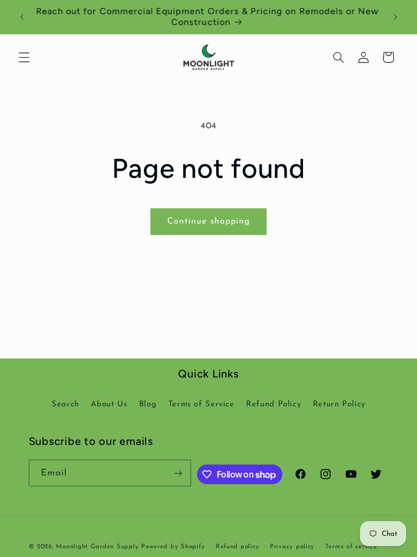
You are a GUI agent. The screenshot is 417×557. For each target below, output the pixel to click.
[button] (23, 57)
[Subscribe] (178, 473)
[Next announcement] (395, 17)
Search (65, 404)
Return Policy (339, 404)
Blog (148, 404)
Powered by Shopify (173, 546)
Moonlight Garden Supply (98, 546)
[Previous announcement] (22, 17)
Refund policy (238, 546)
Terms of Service (201, 404)
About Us (109, 404)
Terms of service (351, 546)
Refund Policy (273, 404)
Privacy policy (292, 546)
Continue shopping (208, 221)
